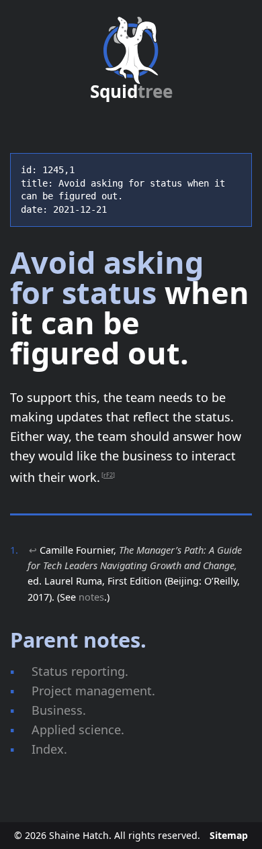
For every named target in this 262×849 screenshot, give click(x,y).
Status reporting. (80, 671)
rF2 (108, 474)
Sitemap (229, 835)
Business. (59, 710)
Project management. (93, 691)
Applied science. (78, 729)
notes (91, 597)
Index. (49, 749)
